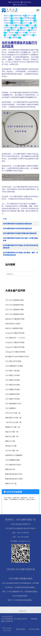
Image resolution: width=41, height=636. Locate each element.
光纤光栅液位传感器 (12, 380)
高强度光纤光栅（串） (13, 427)
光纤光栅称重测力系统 (13, 403)
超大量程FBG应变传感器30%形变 (17, 356)
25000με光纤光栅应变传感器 (15, 352)
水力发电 (11, 25)
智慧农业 (13, 30)
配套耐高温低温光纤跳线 (14, 479)
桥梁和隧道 (21, 25)
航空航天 (16, 18)
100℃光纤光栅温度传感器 (14, 300)
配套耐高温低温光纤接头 (14, 474)
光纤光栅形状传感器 (12, 399)
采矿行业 (30, 15)
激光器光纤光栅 (10, 446)
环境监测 (7, 23)
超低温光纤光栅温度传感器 (14, 319)
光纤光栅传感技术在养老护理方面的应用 (17, 228)
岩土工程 (21, 32)
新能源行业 (24, 30)
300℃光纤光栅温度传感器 (14, 305)
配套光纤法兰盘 (10, 483)
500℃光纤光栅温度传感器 (14, 309)
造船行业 (7, 18)
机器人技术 (27, 27)
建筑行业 (34, 30)
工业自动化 (11, 32)
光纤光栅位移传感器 (12, 385)
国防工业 (19, 35)
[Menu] (37, 10)
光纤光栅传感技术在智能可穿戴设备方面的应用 (19, 233)
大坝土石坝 (32, 32)
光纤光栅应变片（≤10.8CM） (15, 338)
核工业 (31, 25)
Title (5, 219)
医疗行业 (29, 35)
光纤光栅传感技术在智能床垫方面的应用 (17, 223)
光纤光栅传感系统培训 (13, 464)
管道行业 (7, 20)
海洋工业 (26, 23)
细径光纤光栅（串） (12, 436)
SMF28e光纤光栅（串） (13, 413)
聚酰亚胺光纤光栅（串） (14, 417)
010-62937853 (15, 2)
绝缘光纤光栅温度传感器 (14, 328)
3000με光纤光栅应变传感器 (14, 342)
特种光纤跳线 (20, 629)
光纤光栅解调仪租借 (12, 460)
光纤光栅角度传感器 (12, 394)
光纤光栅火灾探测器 (12, 370)
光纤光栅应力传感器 (12, 375)
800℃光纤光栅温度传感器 (14, 314)
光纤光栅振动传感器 (12, 389)
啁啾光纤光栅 (10, 441)
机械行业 (16, 27)
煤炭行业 (17, 23)
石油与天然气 (28, 20)
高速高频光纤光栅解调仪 (14, 455)
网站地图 (34, 619)
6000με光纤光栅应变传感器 (14, 333)
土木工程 (9, 35)
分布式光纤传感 (34, 629)
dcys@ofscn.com (21, 4)
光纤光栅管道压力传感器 (14, 366)
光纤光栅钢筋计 (10, 408)
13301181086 (26, 2)
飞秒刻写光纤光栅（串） (14, 422)
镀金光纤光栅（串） (12, 432)
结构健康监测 (27, 18)
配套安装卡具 (10, 469)
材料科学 (7, 27)
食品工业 (7, 15)
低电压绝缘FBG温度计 (13, 323)
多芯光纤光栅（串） (12, 450)
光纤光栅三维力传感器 (13, 361)
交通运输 (14, 37)
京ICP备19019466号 (20, 619)
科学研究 (17, 20)
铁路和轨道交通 (18, 15)
